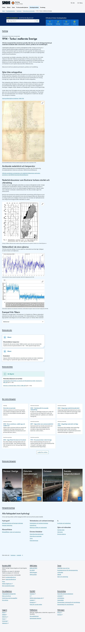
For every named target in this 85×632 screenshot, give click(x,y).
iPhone (66, 612)
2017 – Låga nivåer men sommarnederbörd (41, 424)
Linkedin (39, 600)
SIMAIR (59, 574)
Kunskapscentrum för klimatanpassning (67, 570)
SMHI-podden (33, 574)
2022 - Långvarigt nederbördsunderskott (68, 408)
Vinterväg (11, 621)
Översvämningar (34, 540)
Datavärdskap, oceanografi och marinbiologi (68, 602)
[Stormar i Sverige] (19, 499)
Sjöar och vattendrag (62, 576)
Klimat (8, 7)
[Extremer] (59, 499)
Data (13, 7)
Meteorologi (49, 24)
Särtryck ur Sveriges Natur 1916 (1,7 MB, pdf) (14, 385)
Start (3, 11)
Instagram (39, 602)
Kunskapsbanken (34, 7)
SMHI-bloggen (33, 572)
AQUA (10, 612)
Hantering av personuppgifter (9, 598)
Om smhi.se (5, 600)
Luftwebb (66, 596)
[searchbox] (20, 21)
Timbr (10, 619)
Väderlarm (12, 623)
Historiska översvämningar (36, 534)
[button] (73, 3)
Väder (3, 7)
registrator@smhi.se (11, 579)
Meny (81, 3)
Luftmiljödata (60, 598)
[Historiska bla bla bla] (39, 499)
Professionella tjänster (22, 7)
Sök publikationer (34, 616)
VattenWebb (60, 600)
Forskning (42, 7)
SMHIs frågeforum (14, 583)
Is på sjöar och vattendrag (64, 523)
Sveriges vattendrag (7, 525)
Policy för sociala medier (36, 604)
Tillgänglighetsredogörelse (9, 594)
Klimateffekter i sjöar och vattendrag (11, 532)
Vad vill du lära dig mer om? (19, 18)
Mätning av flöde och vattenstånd (38, 527)
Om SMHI (32, 570)
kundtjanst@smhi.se (11, 577)
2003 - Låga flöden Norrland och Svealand (14, 440)
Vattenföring (33, 525)
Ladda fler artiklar (42, 452)
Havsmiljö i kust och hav (63, 568)
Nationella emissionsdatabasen (65, 594)
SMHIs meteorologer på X (42, 598)
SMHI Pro (11, 617)
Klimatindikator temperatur (11, 342)
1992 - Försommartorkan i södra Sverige (41, 440)
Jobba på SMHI (33, 568)
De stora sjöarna (61, 534)
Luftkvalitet (60, 572)
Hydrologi (18, 11)
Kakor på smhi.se (6, 596)
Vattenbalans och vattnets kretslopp (39, 523)
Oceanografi (66, 24)
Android (66, 614)
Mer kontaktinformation (8, 586)
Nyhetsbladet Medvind (35, 618)
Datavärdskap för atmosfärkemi (65, 604)
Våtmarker (60, 532)
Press (3, 581)
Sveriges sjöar (60, 530)
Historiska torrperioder (29, 11)
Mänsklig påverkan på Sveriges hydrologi (12, 523)
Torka (31, 538)
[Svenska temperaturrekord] (79, 499)
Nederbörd (6, 356)
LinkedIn (19, 555)
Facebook (13, 555)
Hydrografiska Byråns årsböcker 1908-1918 (13, 98)
